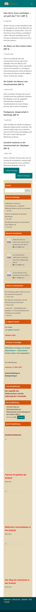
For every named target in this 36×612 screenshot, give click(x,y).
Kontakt (6, 602)
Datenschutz (16, 599)
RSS (30, 599)
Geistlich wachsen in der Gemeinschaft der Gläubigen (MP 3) (16, 145)
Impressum (7, 599)
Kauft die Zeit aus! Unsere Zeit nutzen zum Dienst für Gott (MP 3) (21, 242)
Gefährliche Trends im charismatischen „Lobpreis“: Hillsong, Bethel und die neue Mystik (17, 206)
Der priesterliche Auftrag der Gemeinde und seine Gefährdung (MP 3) (20, 258)
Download (21, 417)
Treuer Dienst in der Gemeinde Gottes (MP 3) (21, 274)
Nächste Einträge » (24, 176)
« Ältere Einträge (11, 171)
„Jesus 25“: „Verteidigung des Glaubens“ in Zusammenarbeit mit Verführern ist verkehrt (17, 310)
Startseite (24, 599)
